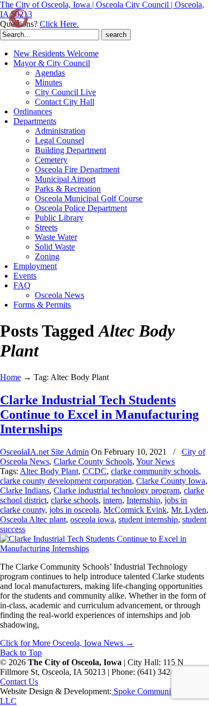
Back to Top (21, 652)
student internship (148, 519)
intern (112, 500)
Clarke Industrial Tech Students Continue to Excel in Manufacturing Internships (99, 414)
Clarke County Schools (93, 461)
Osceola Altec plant (33, 519)
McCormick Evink (135, 509)
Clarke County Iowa (170, 480)
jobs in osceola (74, 509)
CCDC (95, 471)
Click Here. (59, 23)
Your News (155, 461)
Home (10, 377)
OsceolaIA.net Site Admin (44, 451)
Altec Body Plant (49, 471)
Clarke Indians (24, 490)
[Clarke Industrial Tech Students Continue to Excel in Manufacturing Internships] (104, 548)
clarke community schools (155, 471)
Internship (143, 500)
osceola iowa (92, 519)
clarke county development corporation (66, 480)
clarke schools (75, 500)
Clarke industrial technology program (117, 490)
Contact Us (19, 681)
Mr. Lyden (188, 509)
